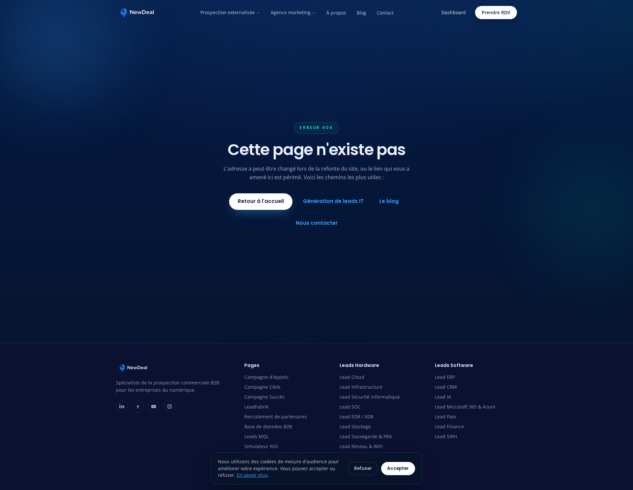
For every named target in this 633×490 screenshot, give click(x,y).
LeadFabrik (256, 407)
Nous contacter (317, 222)
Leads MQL (256, 436)
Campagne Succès (264, 397)
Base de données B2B (268, 426)
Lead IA (443, 397)
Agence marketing (291, 12)
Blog (361, 13)
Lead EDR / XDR (357, 416)
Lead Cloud (352, 377)
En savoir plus (252, 475)
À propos (336, 13)
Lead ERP (445, 377)
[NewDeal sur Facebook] (138, 406)
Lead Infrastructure (361, 387)
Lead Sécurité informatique (370, 397)
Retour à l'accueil (261, 201)
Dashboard (453, 12)
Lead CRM (446, 387)
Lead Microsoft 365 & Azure (465, 407)
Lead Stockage (355, 426)
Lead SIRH (446, 436)
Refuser (363, 468)
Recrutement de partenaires (275, 416)
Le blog (389, 201)
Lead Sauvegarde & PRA (366, 436)
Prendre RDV (496, 12)
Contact (385, 13)
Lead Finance (449, 426)
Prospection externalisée (227, 12)
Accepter (398, 468)
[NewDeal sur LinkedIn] (122, 406)
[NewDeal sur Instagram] (169, 406)
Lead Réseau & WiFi (361, 446)
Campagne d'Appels (266, 377)
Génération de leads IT (333, 201)
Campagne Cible (262, 387)
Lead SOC (350, 407)
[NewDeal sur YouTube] (154, 406)
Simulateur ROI (261, 446)
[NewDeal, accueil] (137, 12)
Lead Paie (445, 416)
